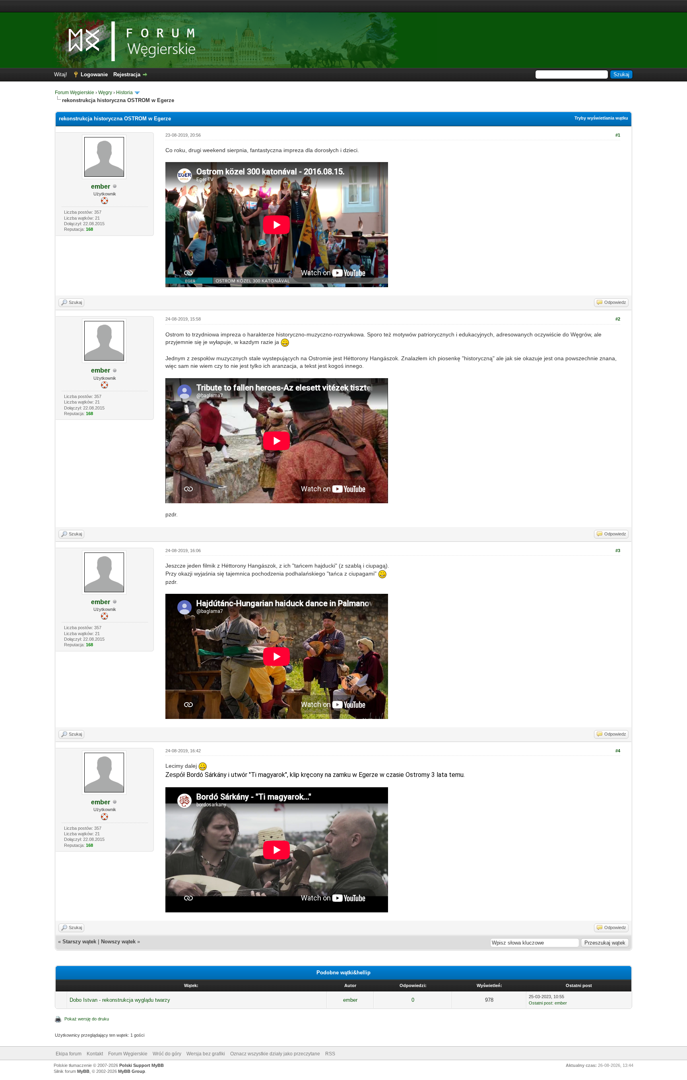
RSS (330, 1054)
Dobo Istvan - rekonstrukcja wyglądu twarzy (120, 1000)
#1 (617, 135)
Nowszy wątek (118, 942)
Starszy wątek (79, 942)
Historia (124, 92)
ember (100, 186)
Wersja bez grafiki (205, 1054)
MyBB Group (131, 1071)
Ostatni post (540, 1003)
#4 (617, 750)
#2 (617, 319)
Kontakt (95, 1054)
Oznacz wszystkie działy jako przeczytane (275, 1054)
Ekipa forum (69, 1054)
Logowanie (94, 74)
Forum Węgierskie (74, 92)
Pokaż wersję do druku (86, 1018)
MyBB (83, 1071)
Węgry (105, 92)
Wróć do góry (167, 1054)
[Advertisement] (343, 6)
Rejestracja (126, 74)
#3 (617, 550)
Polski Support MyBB (141, 1065)
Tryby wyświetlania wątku (601, 118)
